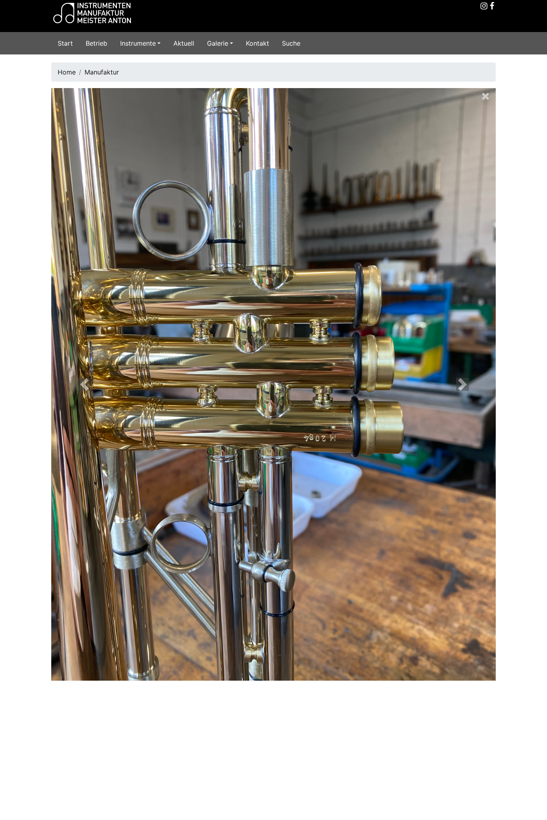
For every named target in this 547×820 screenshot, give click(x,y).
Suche (291, 43)
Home (67, 72)
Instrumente (138, 43)
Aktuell (183, 43)
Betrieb (96, 43)
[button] (84, 384)
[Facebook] (492, 6)
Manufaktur (101, 72)
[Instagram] (484, 6)
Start (65, 43)
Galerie (217, 43)
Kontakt (257, 43)
